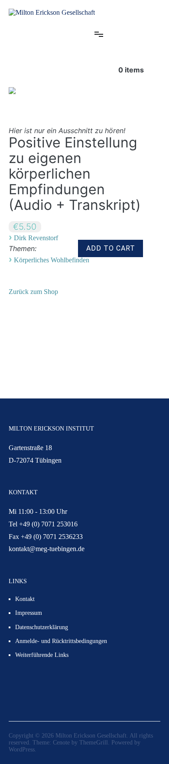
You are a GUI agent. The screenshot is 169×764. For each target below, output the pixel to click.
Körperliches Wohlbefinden (51, 260)
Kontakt (25, 599)
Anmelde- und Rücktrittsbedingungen (61, 641)
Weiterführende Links (41, 655)
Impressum (28, 613)
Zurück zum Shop (33, 291)
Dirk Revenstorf (36, 238)
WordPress (22, 749)
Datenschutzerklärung (41, 627)
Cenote (61, 742)
